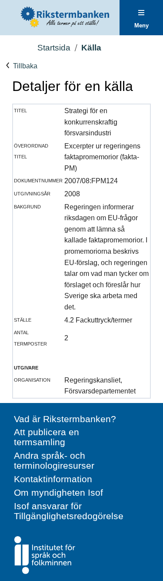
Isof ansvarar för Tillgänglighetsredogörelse (68, 511)
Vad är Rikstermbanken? (65, 419)
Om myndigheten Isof (58, 492)
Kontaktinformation (53, 479)
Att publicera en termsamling (46, 437)
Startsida (53, 47)
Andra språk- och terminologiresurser (54, 460)
